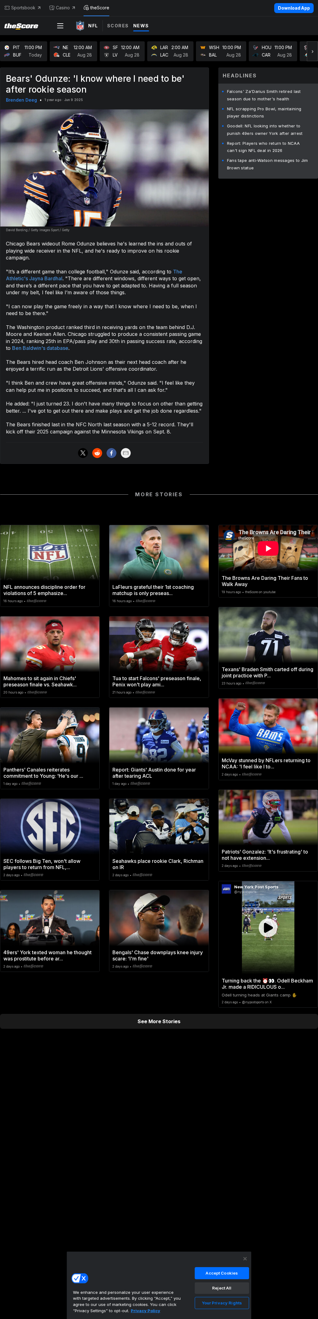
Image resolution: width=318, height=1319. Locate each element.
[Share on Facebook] (111, 453)
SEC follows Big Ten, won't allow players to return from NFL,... (41, 864)
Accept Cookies (222, 1273)
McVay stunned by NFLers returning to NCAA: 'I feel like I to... (266, 763)
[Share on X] (83, 453)
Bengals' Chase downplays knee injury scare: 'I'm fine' (157, 955)
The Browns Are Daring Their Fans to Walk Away (265, 581)
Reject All (221, 1287)
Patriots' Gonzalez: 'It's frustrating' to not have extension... (265, 855)
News (141, 25)
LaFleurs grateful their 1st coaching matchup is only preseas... (153, 590)
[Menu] (60, 25)
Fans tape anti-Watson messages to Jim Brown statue (267, 164)
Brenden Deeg (21, 100)
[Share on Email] (126, 453)
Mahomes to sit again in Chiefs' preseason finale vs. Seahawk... (40, 681)
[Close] (245, 1259)
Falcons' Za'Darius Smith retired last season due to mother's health (264, 95)
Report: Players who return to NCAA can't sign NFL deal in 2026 (263, 147)
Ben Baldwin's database (40, 348)
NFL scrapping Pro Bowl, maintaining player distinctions (264, 112)
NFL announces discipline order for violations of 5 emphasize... (44, 590)
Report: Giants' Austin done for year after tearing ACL (154, 773)
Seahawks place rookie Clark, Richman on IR (157, 864)
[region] (159, 1285)
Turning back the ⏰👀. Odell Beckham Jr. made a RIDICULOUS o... (267, 984)
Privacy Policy (145, 1310)
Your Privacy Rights (222, 1302)
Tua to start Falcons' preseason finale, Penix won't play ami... (156, 681)
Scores (118, 25)
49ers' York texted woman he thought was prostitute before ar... (47, 955)
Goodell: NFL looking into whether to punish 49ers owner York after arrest (265, 129)
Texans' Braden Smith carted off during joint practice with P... (267, 672)
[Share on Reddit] (97, 453)
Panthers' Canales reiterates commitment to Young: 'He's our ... (43, 773)
